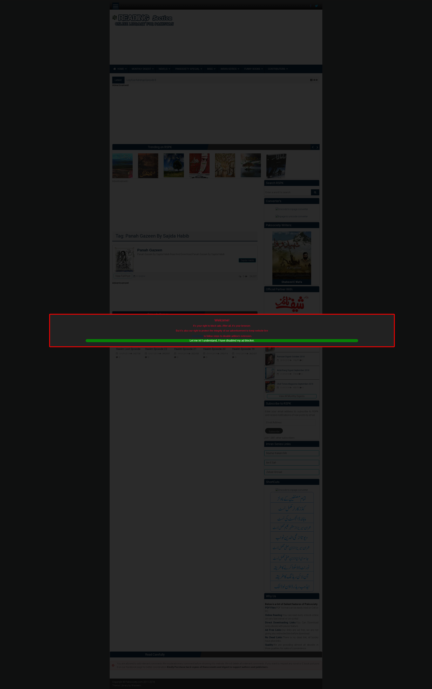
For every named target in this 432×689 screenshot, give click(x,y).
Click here (197, 336)
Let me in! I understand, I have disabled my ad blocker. (222, 340)
